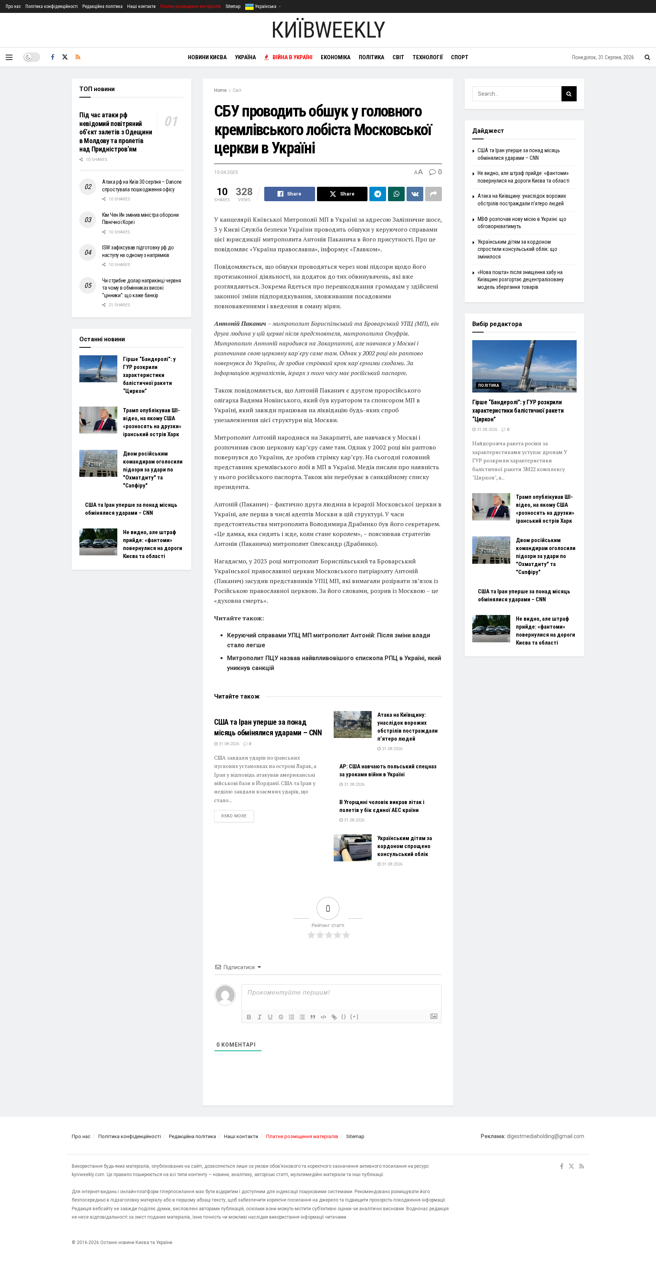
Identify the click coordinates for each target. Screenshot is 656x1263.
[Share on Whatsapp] (396, 194)
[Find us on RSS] (78, 57)
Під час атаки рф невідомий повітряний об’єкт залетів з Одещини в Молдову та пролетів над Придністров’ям (115, 132)
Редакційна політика (102, 6)
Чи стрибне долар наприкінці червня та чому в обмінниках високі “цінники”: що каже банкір (141, 288)
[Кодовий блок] (323, 1017)
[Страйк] (281, 1017)
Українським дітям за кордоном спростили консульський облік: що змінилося (517, 249)
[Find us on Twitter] (65, 57)
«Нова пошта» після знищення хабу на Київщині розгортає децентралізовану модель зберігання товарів (521, 279)
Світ (398, 57)
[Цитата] (313, 1017)
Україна (245, 57)
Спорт (459, 57)
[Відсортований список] (291, 1017)
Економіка (335, 57)
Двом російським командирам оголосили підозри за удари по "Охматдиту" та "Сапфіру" (153, 469)
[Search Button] (647, 57)
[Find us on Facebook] (52, 57)
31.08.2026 (228, 743)
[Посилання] (334, 1017)
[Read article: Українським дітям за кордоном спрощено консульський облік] (353, 848)
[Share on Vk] (415, 194)
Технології (428, 57)
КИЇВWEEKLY (328, 30)
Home (220, 90)
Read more (237, 815)
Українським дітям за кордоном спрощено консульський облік (404, 846)
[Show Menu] (9, 57)
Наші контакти (141, 6)
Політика (371, 57)
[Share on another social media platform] (433, 194)
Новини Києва (207, 57)
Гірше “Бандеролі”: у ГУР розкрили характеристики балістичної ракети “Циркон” (149, 375)
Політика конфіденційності (51, 6)
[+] (354, 1016)
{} (344, 1016)
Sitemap (233, 6)
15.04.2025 (226, 172)
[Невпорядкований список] (302, 1017)
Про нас (13, 6)
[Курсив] (259, 1017)
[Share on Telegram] (377, 194)
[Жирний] (249, 1017)
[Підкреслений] (270, 1017)
